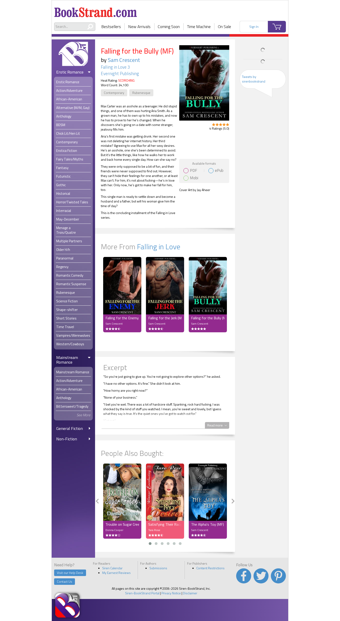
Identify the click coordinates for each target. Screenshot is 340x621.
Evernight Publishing (120, 73)
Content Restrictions (210, 568)
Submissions (158, 568)
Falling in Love (158, 246)
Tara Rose (154, 530)
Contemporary (114, 92)
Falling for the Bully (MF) (208, 318)
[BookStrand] (95, 10)
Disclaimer (190, 593)
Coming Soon (169, 26)
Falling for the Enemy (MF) (122, 318)
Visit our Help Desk (70, 572)
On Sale (224, 26)
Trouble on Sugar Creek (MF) (122, 524)
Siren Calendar (112, 568)
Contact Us (64, 581)
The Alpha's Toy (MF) (207, 524)
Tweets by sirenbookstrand (253, 79)
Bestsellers (111, 26)
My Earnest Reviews (116, 572)
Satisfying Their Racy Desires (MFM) (165, 524)
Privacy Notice (171, 593)
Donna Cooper (114, 530)
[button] (150, 543)
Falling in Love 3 (115, 67)
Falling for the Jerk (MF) (165, 318)
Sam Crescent (124, 60)
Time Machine (199, 26)
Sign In (254, 26)
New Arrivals (139, 26)
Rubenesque (141, 92)
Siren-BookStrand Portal (142, 593)
